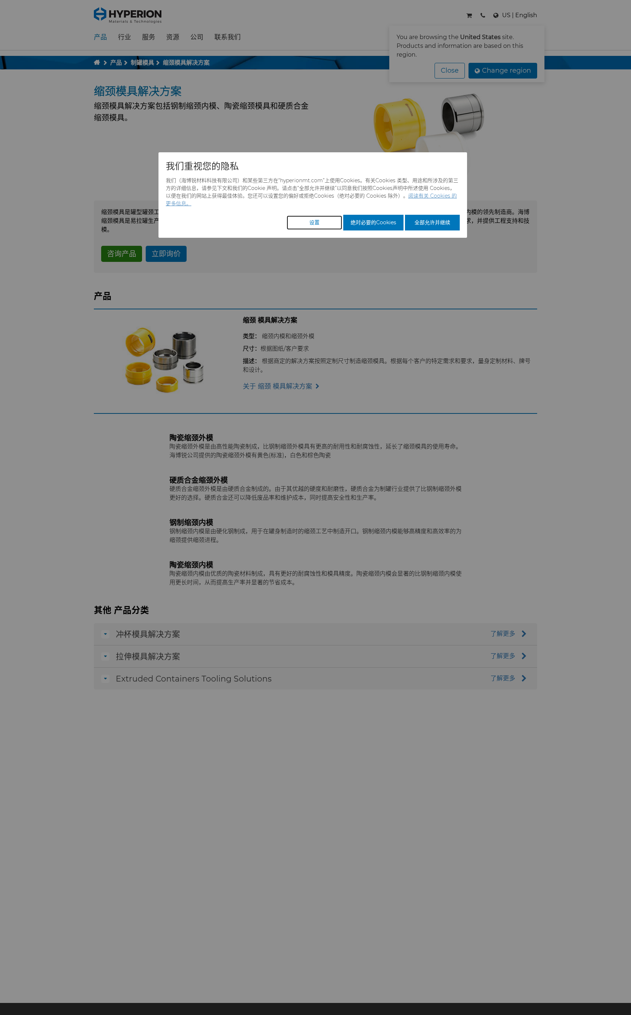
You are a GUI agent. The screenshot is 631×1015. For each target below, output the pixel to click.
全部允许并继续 (432, 222)
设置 (314, 222)
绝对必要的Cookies (373, 222)
